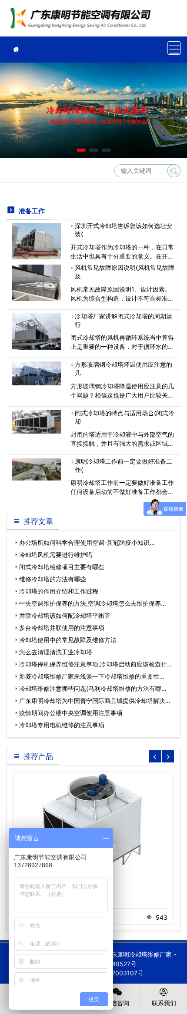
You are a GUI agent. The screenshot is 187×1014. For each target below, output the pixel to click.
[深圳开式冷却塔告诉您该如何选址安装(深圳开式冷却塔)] (36, 240)
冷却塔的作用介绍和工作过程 (58, 591)
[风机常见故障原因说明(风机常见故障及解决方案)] (36, 282)
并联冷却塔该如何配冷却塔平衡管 (64, 615)
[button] (81, 150)
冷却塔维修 (83, 21)
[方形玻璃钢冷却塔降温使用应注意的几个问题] (36, 372)
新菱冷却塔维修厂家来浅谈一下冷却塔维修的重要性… (91, 676)
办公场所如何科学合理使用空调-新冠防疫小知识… (87, 542)
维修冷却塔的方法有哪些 (52, 579)
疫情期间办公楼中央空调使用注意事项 (71, 712)
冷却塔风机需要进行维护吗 (55, 554)
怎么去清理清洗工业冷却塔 (55, 652)
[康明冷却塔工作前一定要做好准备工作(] (36, 468)
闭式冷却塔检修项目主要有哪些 (61, 566)
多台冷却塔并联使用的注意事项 (61, 627)
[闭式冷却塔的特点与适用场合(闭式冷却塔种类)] (36, 421)
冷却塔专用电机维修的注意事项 (61, 725)
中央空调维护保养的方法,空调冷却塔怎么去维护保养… (92, 603)
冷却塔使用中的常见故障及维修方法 (68, 639)
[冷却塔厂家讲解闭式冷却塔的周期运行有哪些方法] (36, 331)
